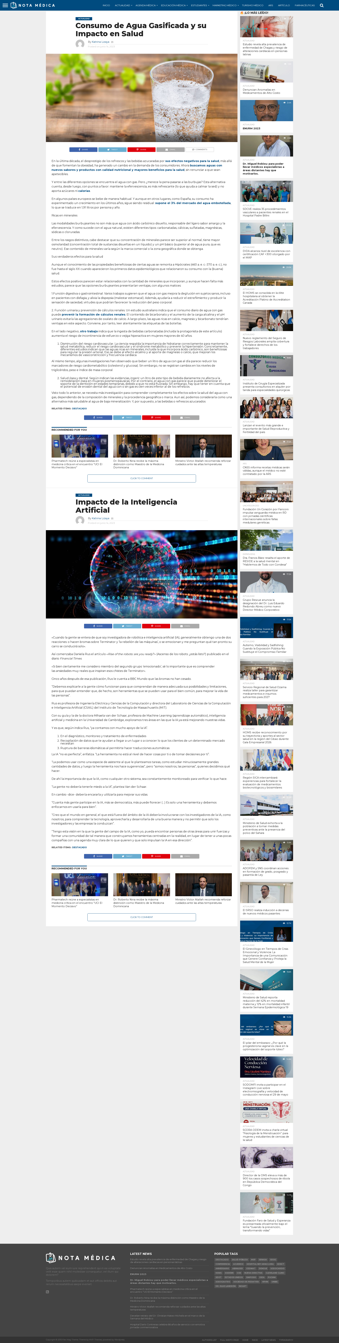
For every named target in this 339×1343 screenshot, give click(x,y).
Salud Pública (240, 1260)
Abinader (237, 1268)
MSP (253, 1260)
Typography (286, 1340)
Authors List (209, 1340)
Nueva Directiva (253, 1273)
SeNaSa (263, 1260)
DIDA (261, 1277)
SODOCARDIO (277, 1268)
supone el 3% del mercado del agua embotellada (193, 203)
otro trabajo (89, 331)
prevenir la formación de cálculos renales (93, 314)
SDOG (273, 1260)
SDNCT (280, 1264)
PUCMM (272, 1277)
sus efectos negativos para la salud (192, 161)
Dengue (263, 1268)
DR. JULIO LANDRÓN (226, 1286)
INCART (242, 1286)
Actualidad (122, 5)
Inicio (106, 5)
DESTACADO (79, 408)
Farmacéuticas (305, 5)
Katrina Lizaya (100, 41)
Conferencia (223, 1264)
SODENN (229, 1273)
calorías (84, 191)
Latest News (268, 1340)
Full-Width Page (229, 1340)
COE (239, 1273)
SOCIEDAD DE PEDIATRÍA (246, 1282)
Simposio (251, 1277)
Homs (219, 1273)
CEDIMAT (250, 1268)
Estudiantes (199, 5)
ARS (270, 5)
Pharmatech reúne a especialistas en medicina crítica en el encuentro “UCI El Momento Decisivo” (77, 464)
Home (245, 1340)
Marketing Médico (225, 5)
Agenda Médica (146, 5)
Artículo (284, 5)
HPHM (265, 1282)
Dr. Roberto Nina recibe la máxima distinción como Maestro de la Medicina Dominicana (138, 464)
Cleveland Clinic (275, 1273)
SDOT (218, 1277)
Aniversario (222, 1268)
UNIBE (275, 1282)
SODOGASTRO (223, 1282)
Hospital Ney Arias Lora (260, 1264)
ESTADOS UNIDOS (234, 1277)
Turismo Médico (252, 5)
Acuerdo (238, 1264)
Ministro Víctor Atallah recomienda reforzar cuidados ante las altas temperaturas (203, 462)
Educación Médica (173, 5)
